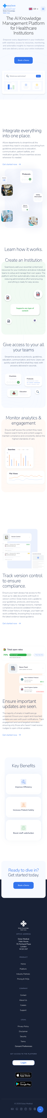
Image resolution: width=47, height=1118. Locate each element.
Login (23, 1062)
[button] (34, 9)
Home (23, 964)
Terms (23, 1041)
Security (23, 1036)
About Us (23, 1000)
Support (23, 1010)
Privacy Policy (23, 1026)
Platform (23, 969)
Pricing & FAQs (23, 979)
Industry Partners (23, 974)
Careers (23, 1005)
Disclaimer (23, 1031)
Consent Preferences (23, 1046)
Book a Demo (23, 60)
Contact (23, 995)
